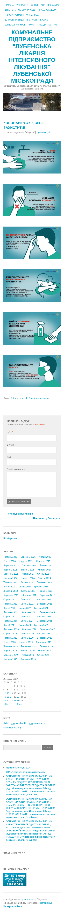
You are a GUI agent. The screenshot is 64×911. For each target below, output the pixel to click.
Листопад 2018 (28, 659)
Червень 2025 (10, 569)
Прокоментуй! (43, 132)
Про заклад (53, 5)
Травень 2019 (27, 650)
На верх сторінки (12, 906)
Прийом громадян (14, 15)
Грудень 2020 (41, 625)
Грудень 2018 (10, 659)
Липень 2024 (44, 578)
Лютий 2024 (9, 586)
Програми (31, 20)
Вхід (5, 723)
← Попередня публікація (18, 513)
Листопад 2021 (11, 612)
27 (8, 700)
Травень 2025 (27, 569)
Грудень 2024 (10, 578)
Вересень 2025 (11, 565)
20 (8, 697)
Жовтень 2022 (29, 595)
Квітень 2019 (44, 650)
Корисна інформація (15, 25)
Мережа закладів (26, 10)
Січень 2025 (43, 574)
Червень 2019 (10, 650)
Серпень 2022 (10, 599)
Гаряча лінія (22, 5)
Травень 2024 (10, 582)
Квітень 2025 (44, 569)
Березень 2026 (27, 557)
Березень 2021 (44, 621)
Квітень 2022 (26, 603)
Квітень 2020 (26, 638)
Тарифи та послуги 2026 (18, 767)
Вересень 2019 (28, 646)
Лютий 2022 (9, 608)
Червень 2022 (44, 599)
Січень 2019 (43, 655)
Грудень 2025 (26, 561)
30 (18, 700)
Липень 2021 (27, 616)
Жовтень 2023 (10, 591)
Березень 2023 (10, 595)
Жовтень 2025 (43, 561)
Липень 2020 (27, 633)
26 (4, 700)
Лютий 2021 (9, 625)
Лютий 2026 (45, 557)
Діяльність (10, 10)
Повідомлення (16, 469)
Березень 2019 (10, 655)
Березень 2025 (10, 574)
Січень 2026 (9, 561)
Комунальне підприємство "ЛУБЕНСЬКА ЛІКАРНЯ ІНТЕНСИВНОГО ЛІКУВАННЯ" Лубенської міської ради (32, 56)
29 (15, 700)
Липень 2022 (27, 599)
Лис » (20, 704)
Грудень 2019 (26, 642)
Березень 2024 (44, 582)
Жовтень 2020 (29, 629)
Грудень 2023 (41, 586)
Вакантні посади (37, 25)
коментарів (37, 723)
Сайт (9, 457)
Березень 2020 (44, 638)
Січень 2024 (25, 586)
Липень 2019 (46, 646)
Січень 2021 (25, 625)
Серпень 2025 (29, 565)
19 (4, 697)
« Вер (6, 704)
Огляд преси (32, 15)
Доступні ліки (38, 5)
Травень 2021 (10, 621)
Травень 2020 (10, 638)
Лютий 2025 (28, 574)
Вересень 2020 (47, 629)
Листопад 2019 (43, 642)
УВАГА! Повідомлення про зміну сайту (25, 772)
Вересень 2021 (47, 612)
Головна (9, 5)
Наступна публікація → (47, 518)
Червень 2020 (44, 633)
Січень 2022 (25, 608)
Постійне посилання (39, 398)
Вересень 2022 (47, 595)
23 (18, 697)
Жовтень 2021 (29, 612)
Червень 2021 (44, 616)
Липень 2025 (45, 565)
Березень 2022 (44, 603)
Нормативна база (47, 10)
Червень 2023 (46, 591)
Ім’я (10, 432)
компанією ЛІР (46, 903)
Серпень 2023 (28, 591)
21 (11, 697)
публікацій (18, 723)
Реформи (43, 20)
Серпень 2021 (10, 616)
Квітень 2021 (26, 621)
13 (8, 693)
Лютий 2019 (28, 655)
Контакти (53, 25)
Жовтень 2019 (10, 646)
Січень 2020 (9, 642)
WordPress (29, 899)
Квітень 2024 (26, 582)
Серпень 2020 (10, 633)
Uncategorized (20, 398)
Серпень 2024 (27, 578)
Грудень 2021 (41, 608)
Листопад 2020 (11, 629)
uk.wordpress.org (12, 727)
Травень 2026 (10, 557)
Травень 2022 (10, 603)
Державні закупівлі (14, 20)
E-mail (11, 444)
